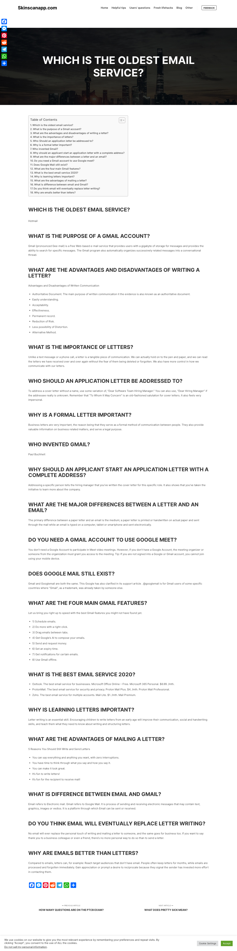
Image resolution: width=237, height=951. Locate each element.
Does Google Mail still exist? (50, 164)
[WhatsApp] (4, 56)
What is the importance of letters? (53, 136)
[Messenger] (4, 28)
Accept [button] (227, 943)
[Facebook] (4, 21)
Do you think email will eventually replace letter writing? (67, 188)
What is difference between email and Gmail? (61, 184)
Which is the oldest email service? (52, 125)
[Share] (4, 63)
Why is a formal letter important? (52, 144)
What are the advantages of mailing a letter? (60, 180)
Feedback (209, 8)
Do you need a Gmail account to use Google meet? (64, 160)
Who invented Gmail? (45, 148)
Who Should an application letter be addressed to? (63, 140)
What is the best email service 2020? (56, 172)
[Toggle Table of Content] (120, 120)
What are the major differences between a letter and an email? (70, 156)
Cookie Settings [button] (207, 943)
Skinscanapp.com (35, 7)
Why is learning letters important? (54, 176)
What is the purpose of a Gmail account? (57, 129)
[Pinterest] (4, 35)
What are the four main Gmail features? (57, 168)
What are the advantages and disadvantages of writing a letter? (70, 133)
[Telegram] (4, 49)
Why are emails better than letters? (54, 192)
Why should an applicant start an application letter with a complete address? (78, 152)
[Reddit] (4, 42)
